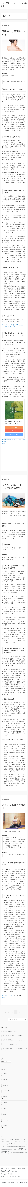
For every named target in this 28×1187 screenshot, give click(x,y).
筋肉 (23, 1148)
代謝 (9, 1146)
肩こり (19, 1152)
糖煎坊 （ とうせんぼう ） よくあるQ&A (12, 1035)
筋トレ (17, 1149)
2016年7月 (6, 1102)
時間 (23, 1146)
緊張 (15, 1152)
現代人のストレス (7, 995)
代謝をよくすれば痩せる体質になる (8, 1168)
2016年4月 (6, 1120)
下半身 (6, 1146)
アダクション (8, 1141)
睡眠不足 (12, 1149)
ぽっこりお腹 (23, 1139)
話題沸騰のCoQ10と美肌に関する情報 (9, 1171)
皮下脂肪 (7, 1149)
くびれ (8, 1139)
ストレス (14, 1143)
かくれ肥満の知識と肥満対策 (7, 1174)
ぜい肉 (12, 1139)
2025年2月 (6, 1079)
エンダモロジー (21, 1141)
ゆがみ (2, 1141)
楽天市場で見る (14, 430)
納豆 (12, 1152)
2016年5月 (6, 1114)
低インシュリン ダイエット (7, 1173)
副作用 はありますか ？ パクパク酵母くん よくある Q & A (15, 1049)
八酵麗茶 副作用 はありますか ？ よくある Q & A (14, 1040)
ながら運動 (17, 1139)
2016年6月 (6, 1108)
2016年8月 (6, 1096)
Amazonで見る (14, 427)
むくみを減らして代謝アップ (7, 1170)
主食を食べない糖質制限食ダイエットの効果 (10, 1176)
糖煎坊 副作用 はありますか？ (10, 1031)
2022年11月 (6, 1091)
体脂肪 (13, 1146)
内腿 (16, 1146)
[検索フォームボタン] (26, 1019)
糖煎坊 (6, 1152)
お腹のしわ (3, 1139)
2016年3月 (6, 1125)
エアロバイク (14, 1141)
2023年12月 (6, 1085)
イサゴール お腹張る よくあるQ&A (11, 1044)
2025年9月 (6, 1073)
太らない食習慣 (21, 1168)
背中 (22, 1152)
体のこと (4, 443)
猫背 (3, 1149)
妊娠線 (20, 1146)
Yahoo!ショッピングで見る (14, 434)
